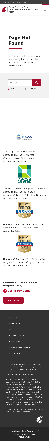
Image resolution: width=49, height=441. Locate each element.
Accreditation (14, 323)
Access (16, 435)
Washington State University (15, 2)
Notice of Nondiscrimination (21, 348)
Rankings (13, 317)
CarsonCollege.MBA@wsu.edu (21, 411)
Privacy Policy (15, 354)
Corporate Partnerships (18, 336)
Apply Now (13, 300)
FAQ (11, 329)
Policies (24, 435)
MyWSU (33, 435)
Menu (45, 9)
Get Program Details (19, 291)
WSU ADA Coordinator (21, 394)
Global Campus (15, 342)
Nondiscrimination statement (23, 404)
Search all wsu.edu (31, 89)
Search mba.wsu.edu (15, 89)
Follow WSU (24, 437)
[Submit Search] (36, 82)
